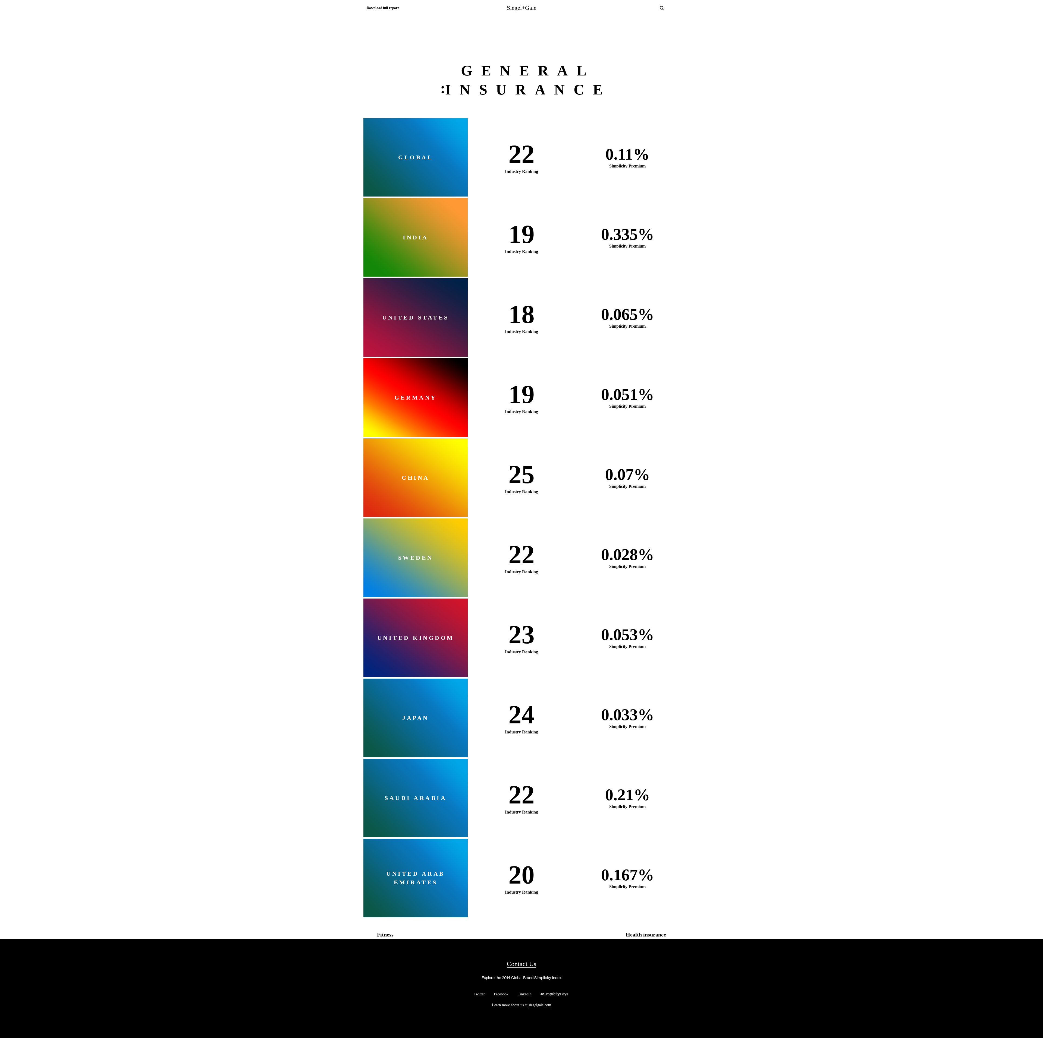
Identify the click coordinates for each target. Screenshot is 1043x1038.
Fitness (385, 935)
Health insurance (646, 935)
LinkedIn (524, 994)
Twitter (479, 994)
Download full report (383, 8)
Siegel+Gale (521, 7)
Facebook (501, 994)
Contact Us (521, 963)
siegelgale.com (540, 1005)
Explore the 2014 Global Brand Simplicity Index (521, 978)
